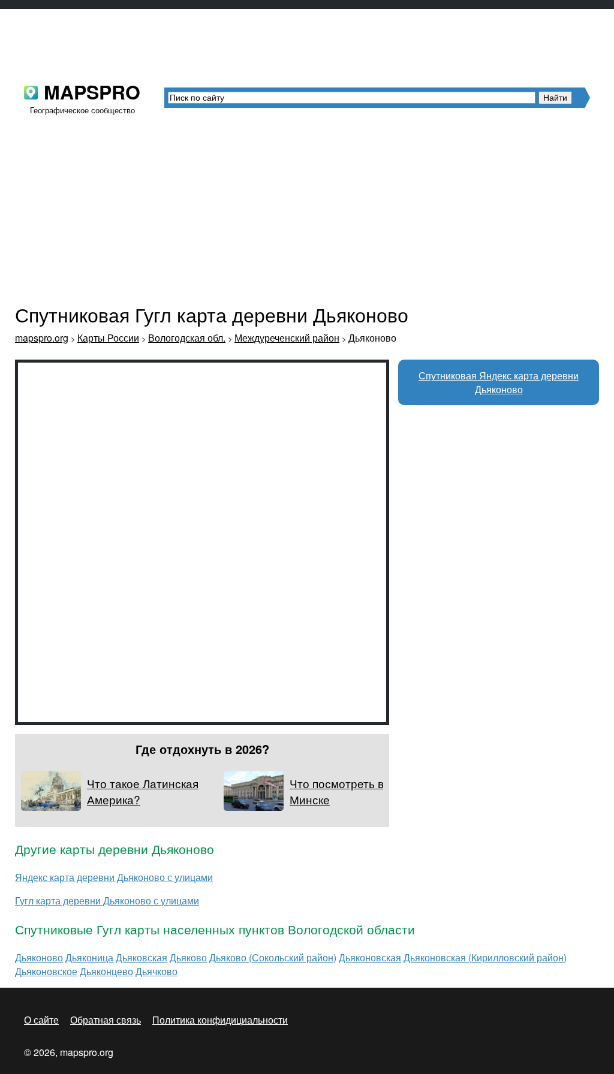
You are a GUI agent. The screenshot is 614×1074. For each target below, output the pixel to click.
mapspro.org (41, 338)
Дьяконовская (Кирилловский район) (485, 957)
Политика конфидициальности (220, 1020)
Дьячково (156, 971)
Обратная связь (105, 1020)
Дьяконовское (46, 971)
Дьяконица (89, 957)
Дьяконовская (370, 957)
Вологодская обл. (186, 338)
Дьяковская (141, 957)
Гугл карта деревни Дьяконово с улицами (107, 900)
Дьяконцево (106, 971)
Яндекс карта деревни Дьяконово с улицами (114, 877)
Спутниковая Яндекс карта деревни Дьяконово (499, 382)
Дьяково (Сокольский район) (272, 957)
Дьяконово (39, 957)
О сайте (41, 1020)
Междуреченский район (286, 338)
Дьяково (188, 957)
